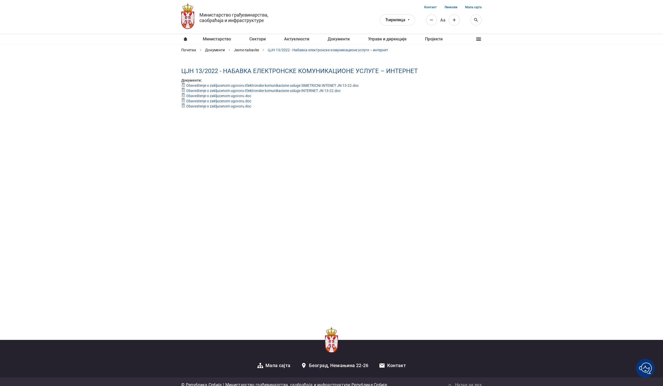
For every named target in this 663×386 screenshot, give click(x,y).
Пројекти (434, 39)
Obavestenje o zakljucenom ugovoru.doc (218, 101)
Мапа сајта (473, 7)
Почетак (188, 50)
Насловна (185, 39)
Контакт (430, 7)
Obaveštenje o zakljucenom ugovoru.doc (218, 96)
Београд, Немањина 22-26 (338, 365)
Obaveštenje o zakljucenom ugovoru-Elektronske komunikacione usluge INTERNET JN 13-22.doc (263, 91)
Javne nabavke (246, 50)
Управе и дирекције (387, 39)
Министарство (217, 39)
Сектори (257, 39)
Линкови (450, 7)
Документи (339, 39)
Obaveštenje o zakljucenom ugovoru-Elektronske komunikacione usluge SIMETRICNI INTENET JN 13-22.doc (272, 85)
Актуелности (296, 39)
